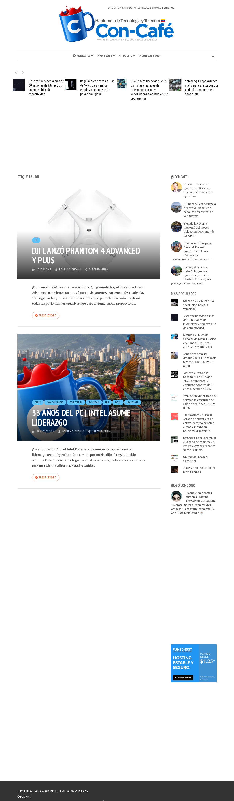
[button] (23, 72)
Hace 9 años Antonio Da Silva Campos (199, 470)
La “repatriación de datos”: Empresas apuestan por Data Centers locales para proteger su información (191, 275)
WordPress (81, 791)
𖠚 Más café (104, 55)
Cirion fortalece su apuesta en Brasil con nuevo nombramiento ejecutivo (198, 190)
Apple (38, 402)
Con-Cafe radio (55, 402)
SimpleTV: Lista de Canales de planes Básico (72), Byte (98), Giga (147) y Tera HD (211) (199, 341)
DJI (36, 240)
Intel (118, 402)
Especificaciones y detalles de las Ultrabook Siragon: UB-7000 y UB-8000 (199, 360)
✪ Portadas (81, 55)
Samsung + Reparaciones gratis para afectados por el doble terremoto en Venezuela (201, 87)
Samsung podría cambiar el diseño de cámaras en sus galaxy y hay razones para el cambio (199, 444)
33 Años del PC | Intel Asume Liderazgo (81, 417)
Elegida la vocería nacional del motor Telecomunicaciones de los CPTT (199, 229)
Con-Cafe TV (76, 402)
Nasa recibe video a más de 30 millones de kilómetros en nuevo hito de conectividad (46, 87)
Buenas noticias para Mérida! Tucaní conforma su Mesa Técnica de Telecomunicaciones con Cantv (191, 251)
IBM (107, 402)
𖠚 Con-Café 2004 (150, 55)
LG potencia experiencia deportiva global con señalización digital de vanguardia (200, 210)
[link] (194, 663)
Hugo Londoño (72, 269)
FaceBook (94, 402)
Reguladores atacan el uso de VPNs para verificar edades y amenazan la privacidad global (97, 87)
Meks (55, 791)
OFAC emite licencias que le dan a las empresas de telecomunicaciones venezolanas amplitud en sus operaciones (149, 90)
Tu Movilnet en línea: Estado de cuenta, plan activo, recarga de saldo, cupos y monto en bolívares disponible (199, 423)
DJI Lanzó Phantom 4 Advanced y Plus (86, 255)
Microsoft (132, 402)
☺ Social (125, 55)
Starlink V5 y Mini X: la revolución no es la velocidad (198, 305)
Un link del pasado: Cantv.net (195, 459)
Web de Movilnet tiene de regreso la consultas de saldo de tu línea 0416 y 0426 (200, 402)
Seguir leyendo (47, 315)
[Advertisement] (117, 144)
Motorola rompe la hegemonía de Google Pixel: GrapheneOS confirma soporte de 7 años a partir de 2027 (198, 381)
